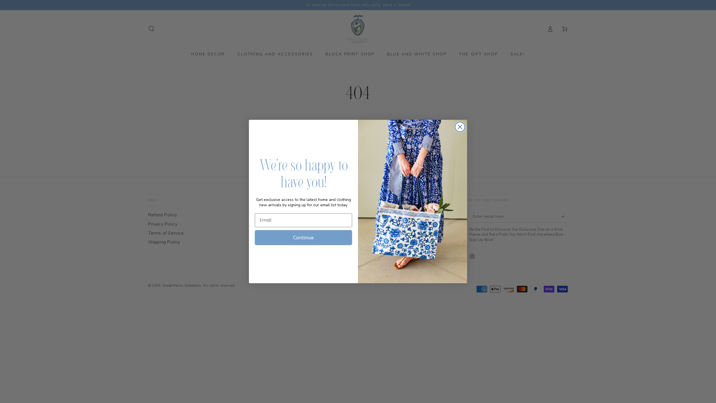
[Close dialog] (460, 127)
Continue (303, 237)
